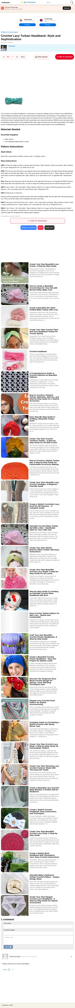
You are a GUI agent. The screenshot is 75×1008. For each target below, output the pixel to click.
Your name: (7, 923)
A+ (17, 57)
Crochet (3, 42)
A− (4, 57)
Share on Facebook (28, 228)
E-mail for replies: (9, 930)
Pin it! (41, 228)
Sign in (49, 2)
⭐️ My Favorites (28, 2)
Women (10, 42)
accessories (5, 216)
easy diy (12, 216)
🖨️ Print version (41, 57)
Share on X (49, 228)
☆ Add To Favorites (65, 57)
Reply (5, 969)
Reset (23, 57)
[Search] (72, 2)
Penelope (12, 46)
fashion (17, 216)
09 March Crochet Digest (9, 32)
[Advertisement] (37, 75)
